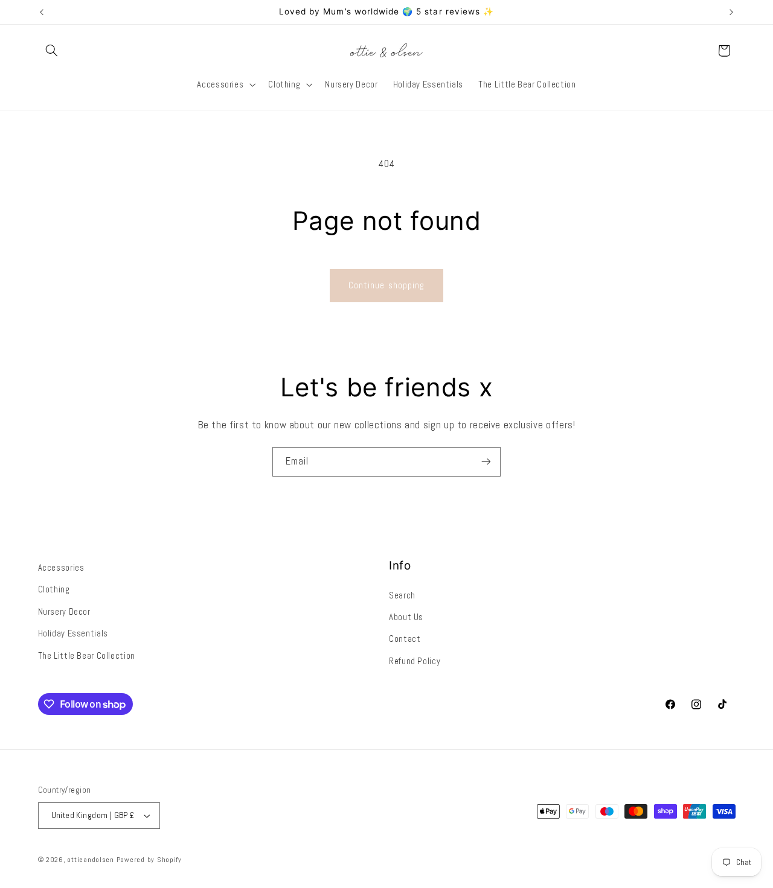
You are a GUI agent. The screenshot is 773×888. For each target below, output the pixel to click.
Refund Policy (414, 661)
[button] (52, 51)
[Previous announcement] (41, 12)
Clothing (54, 589)
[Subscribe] (486, 462)
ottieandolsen (90, 859)
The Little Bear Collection (86, 655)
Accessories (61, 567)
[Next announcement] (731, 12)
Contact (404, 638)
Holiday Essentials (73, 633)
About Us (406, 617)
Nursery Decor (64, 611)
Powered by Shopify (149, 859)
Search (402, 595)
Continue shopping (386, 285)
